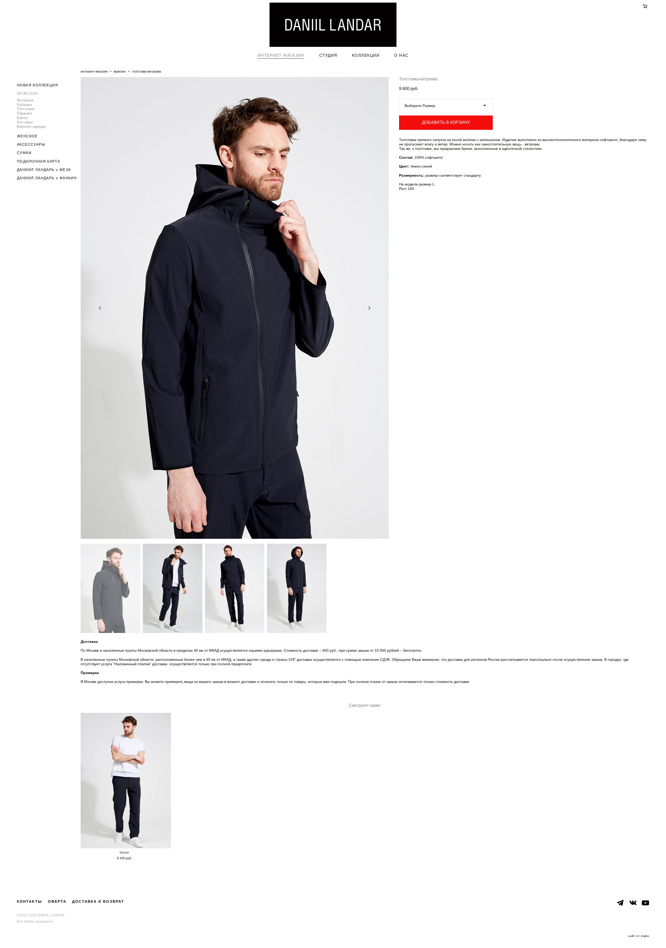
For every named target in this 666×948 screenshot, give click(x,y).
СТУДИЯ (328, 55)
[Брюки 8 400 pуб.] (126, 780)
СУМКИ (24, 153)
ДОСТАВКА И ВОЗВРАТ (98, 901)
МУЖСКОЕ (27, 93)
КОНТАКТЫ (29, 901)
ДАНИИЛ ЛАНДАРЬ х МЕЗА (44, 170)
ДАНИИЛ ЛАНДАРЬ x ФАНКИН (47, 178)
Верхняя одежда (31, 127)
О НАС (401, 55)
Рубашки (24, 105)
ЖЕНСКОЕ (27, 136)
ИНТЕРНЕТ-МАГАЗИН (281, 55)
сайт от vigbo (638, 936)
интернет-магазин (94, 71)
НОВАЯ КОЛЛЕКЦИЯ (37, 85)
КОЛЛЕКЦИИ (366, 55)
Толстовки (26, 109)
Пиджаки (24, 113)
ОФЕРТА (57, 901)
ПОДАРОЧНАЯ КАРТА (38, 161)
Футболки (25, 100)
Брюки (22, 118)
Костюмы (25, 122)
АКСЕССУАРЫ (31, 144)
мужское (120, 71)
